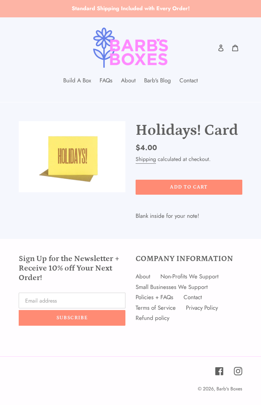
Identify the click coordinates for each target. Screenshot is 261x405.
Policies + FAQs (154, 297)
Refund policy (152, 318)
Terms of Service (156, 308)
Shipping (146, 159)
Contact (193, 297)
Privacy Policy (202, 308)
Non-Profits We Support (189, 276)
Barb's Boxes (229, 388)
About (143, 276)
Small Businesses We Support (172, 287)
